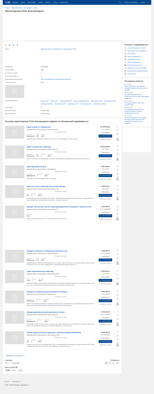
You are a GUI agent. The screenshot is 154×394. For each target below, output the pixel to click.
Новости (47, 2)
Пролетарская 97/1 (96, 101)
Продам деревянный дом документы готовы (46, 312)
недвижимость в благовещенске (15, 355)
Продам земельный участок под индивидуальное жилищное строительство (59, 207)
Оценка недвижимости (134, 56)
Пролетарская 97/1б (110, 101)
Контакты (7, 381)
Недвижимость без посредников (137, 51)
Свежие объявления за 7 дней (136, 48)
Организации (64, 2)
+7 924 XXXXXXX (106, 195)
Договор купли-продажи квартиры (137, 71)
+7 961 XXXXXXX (106, 175)
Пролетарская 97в (73, 104)
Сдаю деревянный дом (36, 167)
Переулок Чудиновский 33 (81, 101)
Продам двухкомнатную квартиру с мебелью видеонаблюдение (54, 332)
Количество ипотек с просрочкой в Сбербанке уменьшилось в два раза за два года (136, 88)
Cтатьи (55, 2)
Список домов (131, 73)
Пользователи (16, 381)
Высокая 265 (44, 101)
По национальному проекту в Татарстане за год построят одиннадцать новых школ (137, 96)
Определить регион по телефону (137, 68)
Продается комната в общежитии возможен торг (47, 251)
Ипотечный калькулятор (134, 65)
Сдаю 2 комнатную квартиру (39, 147)
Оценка (40, 2)
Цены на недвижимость (134, 62)
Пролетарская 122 (86, 104)
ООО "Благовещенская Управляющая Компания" (56, 79)
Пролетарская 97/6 (60, 104)
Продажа (15, 2)
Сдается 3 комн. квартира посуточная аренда (46, 186)
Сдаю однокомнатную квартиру (40, 271)
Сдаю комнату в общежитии (38, 127)
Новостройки (32, 2)
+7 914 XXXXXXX (106, 136)
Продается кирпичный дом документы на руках (47, 292)
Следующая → (16, 363)
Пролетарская (67, 49)
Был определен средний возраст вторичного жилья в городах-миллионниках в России (134, 111)
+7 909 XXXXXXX (106, 155)
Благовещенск (57, 49)
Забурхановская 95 (66, 101)
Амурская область (46, 49)
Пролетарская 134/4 (99, 104)
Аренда (23, 2)
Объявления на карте (133, 59)
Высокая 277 (54, 101)
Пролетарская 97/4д (47, 104)
